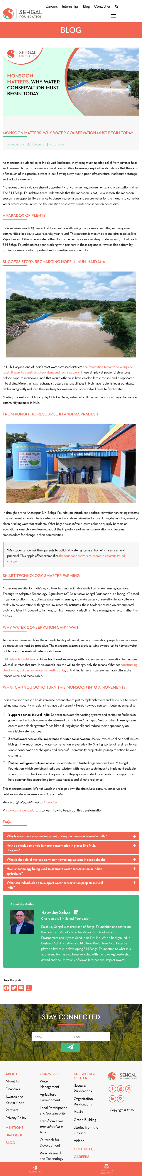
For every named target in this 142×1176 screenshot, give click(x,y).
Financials (13, 1089)
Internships (70, 6)
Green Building (85, 1119)
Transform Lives (51, 1126)
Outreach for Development (50, 1142)
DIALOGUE (14, 1135)
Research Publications (83, 1088)
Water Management (49, 1084)
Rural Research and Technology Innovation (51, 1158)
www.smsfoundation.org (25, 810)
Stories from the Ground (86, 1130)
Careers (51, 6)
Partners (12, 1110)
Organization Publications (83, 1101)
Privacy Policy (16, 1117)
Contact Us (85, 1149)
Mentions (15, 1127)
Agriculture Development (50, 1097)
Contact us (102, 6)
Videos (79, 1140)
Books (78, 1112)
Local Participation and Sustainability (53, 1110)
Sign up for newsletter (106, 1171)
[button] (71, 836)
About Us (13, 1081)
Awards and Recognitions (15, 1099)
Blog (86, 6)
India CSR (50, 802)
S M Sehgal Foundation (18, 659)
